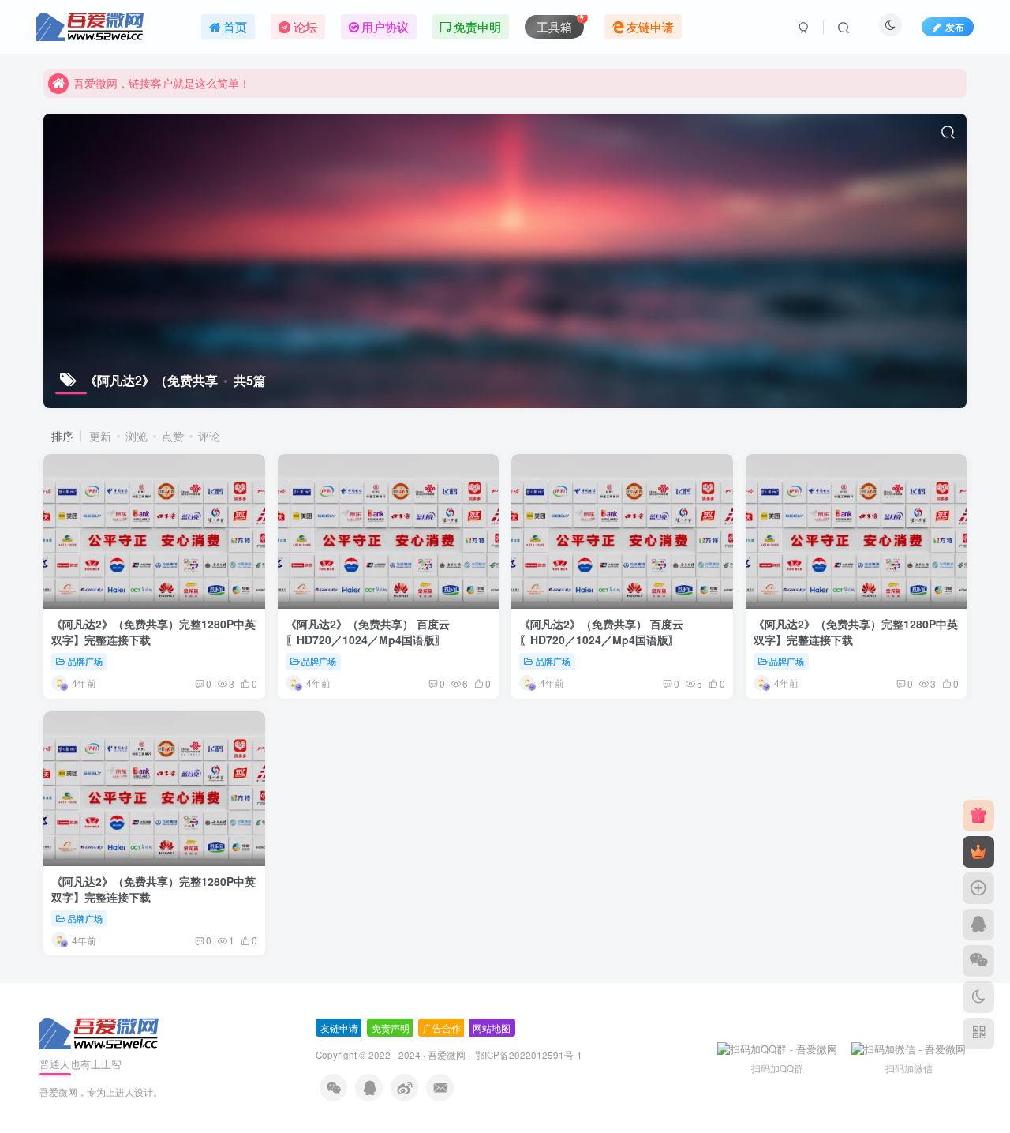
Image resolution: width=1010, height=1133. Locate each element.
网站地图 (492, 1027)
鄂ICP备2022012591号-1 (527, 1055)
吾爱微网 (447, 1055)
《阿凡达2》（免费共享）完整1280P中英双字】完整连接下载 (153, 631)
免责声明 (391, 1027)
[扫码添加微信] (978, 961)
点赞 (173, 436)
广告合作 (442, 1027)
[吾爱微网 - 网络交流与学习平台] (100, 1031)
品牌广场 (85, 661)
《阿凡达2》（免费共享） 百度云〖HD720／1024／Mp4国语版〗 (368, 631)
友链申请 (339, 1027)
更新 (100, 436)
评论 (209, 436)
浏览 (136, 436)
